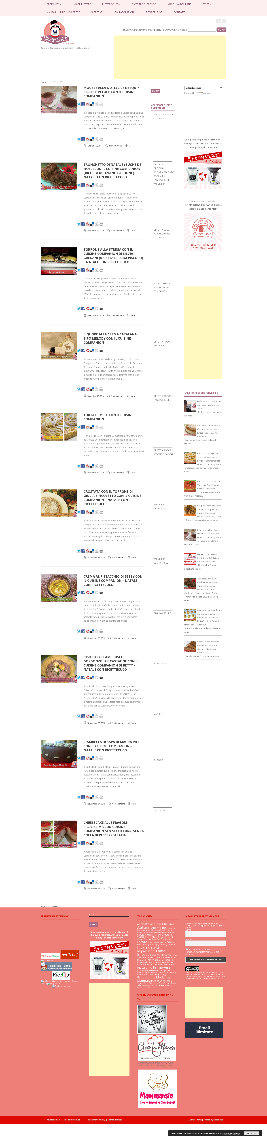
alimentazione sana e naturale (156, 924)
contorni (170, 932)
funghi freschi (169, 944)
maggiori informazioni (231, 1133)
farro (173, 942)
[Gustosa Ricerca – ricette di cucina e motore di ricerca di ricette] (50, 958)
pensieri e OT (154, 12)
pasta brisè (142, 962)
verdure (147, 985)
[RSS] (218, 21)
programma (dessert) (148, 970)
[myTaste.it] (47, 981)
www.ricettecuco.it (209, 972)
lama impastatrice (148, 949)
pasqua (168, 960)
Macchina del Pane (179, 4)
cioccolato (147, 932)
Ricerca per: (94, 914)
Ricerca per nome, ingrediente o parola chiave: (155, 29)
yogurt (154, 985)
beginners (54, 4)
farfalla (167, 942)
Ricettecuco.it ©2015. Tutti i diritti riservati (66, 1119)
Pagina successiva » (50, 906)
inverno (143, 947)
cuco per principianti (161, 939)
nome (188, 930)
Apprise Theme (195, 1119)
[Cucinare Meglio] (61, 986)
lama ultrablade (154, 957)
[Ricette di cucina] (70, 958)
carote (147, 930)
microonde (142, 960)
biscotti (140, 930)
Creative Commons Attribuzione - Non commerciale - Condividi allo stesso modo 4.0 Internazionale (205, 976)
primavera (162, 967)
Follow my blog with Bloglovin (66, 981)
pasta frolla (164, 962)
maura (172, 957)
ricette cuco (111, 4)
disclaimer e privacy (96, 1119)
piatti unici (145, 967)
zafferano (162, 985)
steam (140, 983)
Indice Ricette (82, 4)
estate (142, 942)
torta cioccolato (151, 983)
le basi (165, 957)
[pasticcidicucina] (152, 1033)
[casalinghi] (47, 960)
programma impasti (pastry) (151, 974)
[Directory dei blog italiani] (53, 983)
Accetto (251, 1133)
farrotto (140, 944)
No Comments (115, 145)
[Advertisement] (170, 57)
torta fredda (165, 983)
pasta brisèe (153, 962)
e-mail (188, 939)
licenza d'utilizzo (115, 1119)
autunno (145, 927)
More (131, 145)
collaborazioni (125, 12)
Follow (44, 983)
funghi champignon (153, 944)
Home (44, 82)
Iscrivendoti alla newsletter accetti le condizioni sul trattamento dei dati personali (205, 951)
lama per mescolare (160, 954)
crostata (147, 939)
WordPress (218, 1119)
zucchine (147, 987)
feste (207, 4)
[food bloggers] (56, 969)
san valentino (165, 980)
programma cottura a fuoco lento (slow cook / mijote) (156, 971)
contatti (180, 12)
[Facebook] (224, 21)
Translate (206, 93)
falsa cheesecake (155, 942)
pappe (160, 960)
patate (170, 964)
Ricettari (97, 12)
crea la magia (151, 937)
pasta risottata (160, 964)
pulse (154, 980)
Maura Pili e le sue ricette (63, 12)
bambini (159, 928)
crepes (161, 937)
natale (152, 960)
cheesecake (157, 930)
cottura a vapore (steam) (149, 934)
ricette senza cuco (144, 4)
